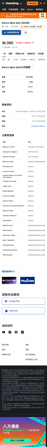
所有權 (15, 59)
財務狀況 (31, 53)
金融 (31, 82)
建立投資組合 (30, 354)
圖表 (11, 53)
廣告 (3, 350)
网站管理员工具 (31, 359)
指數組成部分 (42, 59)
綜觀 (3, 59)
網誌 (27, 345)
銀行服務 (29, 77)
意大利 (30, 92)
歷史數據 (24, 59)
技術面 (41, 53)
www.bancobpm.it (38, 126)
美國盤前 (39, 9)
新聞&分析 (19, 53)
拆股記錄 (32, 59)
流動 (27, 350)
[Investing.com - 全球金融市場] (14, 3)
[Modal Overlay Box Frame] (23, 432)
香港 (23, 9)
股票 (4, 9)
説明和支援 (6, 354)
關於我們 (5, 345)
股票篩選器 (13, 9)
